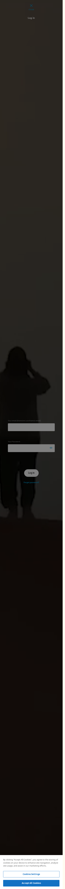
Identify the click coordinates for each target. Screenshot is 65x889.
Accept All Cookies (31, 883)
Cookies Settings (31, 874)
